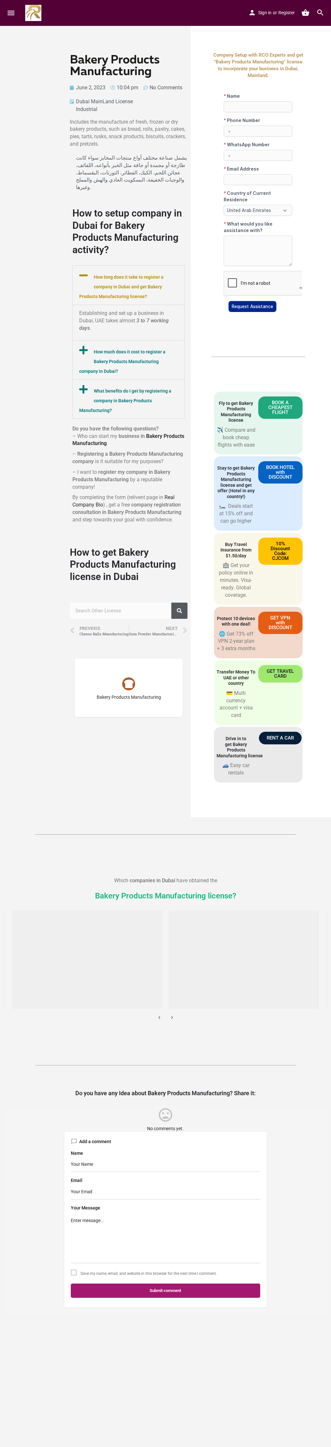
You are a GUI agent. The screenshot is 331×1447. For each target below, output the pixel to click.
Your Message (85, 1207)
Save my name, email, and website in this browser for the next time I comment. (148, 1273)
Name (77, 1153)
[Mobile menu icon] (11, 13)
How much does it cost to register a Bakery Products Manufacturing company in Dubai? (122, 361)
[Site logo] (34, 13)
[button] (129, 285)
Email (76, 1180)
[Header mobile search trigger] (320, 12)
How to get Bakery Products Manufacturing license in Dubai (123, 564)
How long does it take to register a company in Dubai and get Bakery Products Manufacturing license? (121, 286)
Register (286, 12)
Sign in (265, 12)
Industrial (86, 109)
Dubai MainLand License (104, 101)
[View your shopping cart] (305, 12)
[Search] (179, 611)
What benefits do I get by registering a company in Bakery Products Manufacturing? (125, 400)
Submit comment (165, 1290)
